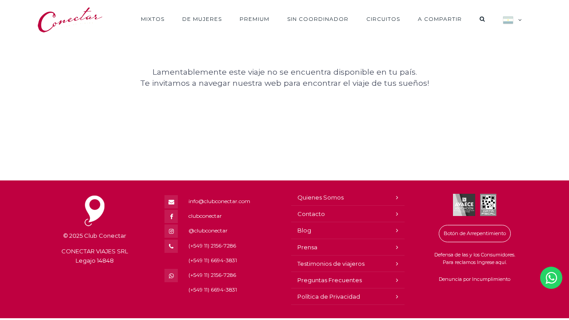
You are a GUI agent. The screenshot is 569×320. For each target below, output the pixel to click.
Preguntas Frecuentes (329, 280)
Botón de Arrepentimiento (475, 233)
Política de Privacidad (328, 296)
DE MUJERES (202, 19)
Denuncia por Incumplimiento (474, 279)
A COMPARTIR (440, 19)
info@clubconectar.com (219, 201)
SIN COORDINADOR (318, 19)
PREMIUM (254, 19)
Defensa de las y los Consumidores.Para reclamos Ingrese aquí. (474, 259)
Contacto (311, 213)
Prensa (307, 247)
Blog (304, 230)
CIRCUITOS (383, 19)
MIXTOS (152, 19)
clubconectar (205, 215)
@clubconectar (208, 230)
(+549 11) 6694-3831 (212, 260)
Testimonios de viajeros (331, 263)
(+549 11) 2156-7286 (212, 245)
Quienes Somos (320, 197)
